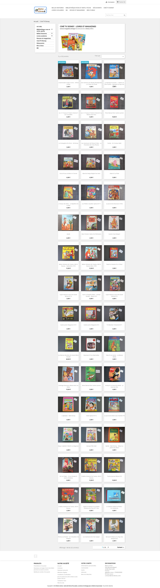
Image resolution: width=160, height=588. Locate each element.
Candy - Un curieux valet (114, 143)
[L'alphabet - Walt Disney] (68, 404)
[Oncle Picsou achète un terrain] (68, 162)
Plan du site (61, 583)
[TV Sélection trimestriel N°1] (114, 313)
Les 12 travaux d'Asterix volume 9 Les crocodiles (68, 113)
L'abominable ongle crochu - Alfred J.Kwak (68, 83)
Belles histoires (58, 8)
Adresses (83, 572)
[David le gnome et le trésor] (114, 253)
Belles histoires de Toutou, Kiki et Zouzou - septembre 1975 (68, 265)
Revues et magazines (77, 10)
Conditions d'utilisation (64, 574)
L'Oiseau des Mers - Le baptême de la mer (68, 204)
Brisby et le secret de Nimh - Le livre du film (114, 386)
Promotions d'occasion (40, 566)
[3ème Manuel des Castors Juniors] (91, 374)
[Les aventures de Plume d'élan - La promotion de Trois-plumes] (91, 132)
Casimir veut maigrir (114, 234)
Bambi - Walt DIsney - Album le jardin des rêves (114, 446)
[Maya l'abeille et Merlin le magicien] (68, 435)
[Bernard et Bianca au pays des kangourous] (114, 525)
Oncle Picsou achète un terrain (68, 173)
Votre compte (86, 563)
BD (67, 10)
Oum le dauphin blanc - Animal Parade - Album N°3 (91, 295)
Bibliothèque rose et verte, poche (78, 8)
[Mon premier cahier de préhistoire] (91, 223)
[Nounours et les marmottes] (91, 344)
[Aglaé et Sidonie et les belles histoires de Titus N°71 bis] (91, 495)
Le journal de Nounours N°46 (114, 204)
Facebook (35, 556)
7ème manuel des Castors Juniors (114, 113)
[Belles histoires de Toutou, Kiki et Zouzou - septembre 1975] (68, 253)
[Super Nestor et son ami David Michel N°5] (114, 283)
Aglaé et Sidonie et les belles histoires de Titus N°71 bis (91, 507)
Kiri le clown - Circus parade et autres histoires (68, 477)
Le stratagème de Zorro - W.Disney (68, 143)
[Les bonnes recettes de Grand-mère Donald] (68, 344)
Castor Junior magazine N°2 (91, 325)
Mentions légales (62, 572)
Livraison (60, 568)
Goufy (68, 234)
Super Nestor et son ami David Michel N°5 (114, 295)
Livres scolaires (58, 10)
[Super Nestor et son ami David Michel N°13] (68, 283)
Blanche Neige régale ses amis (91, 173)
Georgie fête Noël (91, 446)
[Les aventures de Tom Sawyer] (91, 525)
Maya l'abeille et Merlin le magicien (68, 446)
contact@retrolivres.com (113, 576)
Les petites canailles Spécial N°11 (91, 204)
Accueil (39, 26)
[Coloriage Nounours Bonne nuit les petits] (68, 374)
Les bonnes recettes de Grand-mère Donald (68, 356)
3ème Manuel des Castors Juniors (91, 385)
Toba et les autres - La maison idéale (114, 356)
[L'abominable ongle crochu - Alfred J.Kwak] (68, 71)
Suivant (120, 547)
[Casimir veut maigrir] (114, 223)
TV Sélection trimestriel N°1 (114, 325)
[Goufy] (68, 223)
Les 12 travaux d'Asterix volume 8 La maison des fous (91, 113)
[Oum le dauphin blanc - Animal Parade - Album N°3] (91, 283)
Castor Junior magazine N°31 (68, 325)
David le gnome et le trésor (114, 264)
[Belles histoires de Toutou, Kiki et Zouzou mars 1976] (91, 253)
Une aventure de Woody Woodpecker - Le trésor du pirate (91, 83)
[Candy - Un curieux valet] (114, 132)
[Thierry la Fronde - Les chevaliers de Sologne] (68, 525)
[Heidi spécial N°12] (91, 404)
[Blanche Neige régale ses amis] (91, 162)
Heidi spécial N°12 (91, 415)
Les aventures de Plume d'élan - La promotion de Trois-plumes (91, 144)
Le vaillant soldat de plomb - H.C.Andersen (114, 507)
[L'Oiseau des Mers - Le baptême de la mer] (68, 192)
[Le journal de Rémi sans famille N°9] (114, 404)
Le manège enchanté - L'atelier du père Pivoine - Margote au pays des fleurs (114, 84)
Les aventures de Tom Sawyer (91, 537)
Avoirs (83, 570)
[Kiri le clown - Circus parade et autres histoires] (68, 465)
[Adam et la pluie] (114, 162)
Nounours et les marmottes (91, 355)
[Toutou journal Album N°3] (114, 465)
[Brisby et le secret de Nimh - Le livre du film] (114, 374)
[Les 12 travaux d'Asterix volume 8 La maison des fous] (91, 101)
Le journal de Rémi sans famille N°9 (114, 415)
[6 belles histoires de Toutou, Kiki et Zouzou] (91, 465)
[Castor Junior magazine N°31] (68, 313)
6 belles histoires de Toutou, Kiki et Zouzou (91, 477)
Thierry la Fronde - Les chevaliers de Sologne (68, 537)
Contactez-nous (62, 580)
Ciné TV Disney (109, 8)
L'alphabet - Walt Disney (68, 415)
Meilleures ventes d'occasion (42, 572)
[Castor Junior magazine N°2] (91, 313)
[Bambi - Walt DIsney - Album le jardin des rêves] (114, 435)
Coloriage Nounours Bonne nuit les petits (68, 386)
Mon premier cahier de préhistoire (91, 234)
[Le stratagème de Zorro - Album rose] (68, 132)
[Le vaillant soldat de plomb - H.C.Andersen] (114, 495)
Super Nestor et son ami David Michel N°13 (68, 295)
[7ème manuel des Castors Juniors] (114, 101)
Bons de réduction (86, 574)
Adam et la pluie (114, 173)
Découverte (97, 8)
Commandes (84, 568)
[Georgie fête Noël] (91, 435)
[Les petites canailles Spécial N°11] (91, 192)
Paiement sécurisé (63, 570)
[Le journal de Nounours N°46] (114, 192)
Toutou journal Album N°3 (114, 476)
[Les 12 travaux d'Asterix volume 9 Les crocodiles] (68, 101)
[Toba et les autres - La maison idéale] (114, 344)
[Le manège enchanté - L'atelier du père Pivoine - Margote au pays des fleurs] (114, 71)
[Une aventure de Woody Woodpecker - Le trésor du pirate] (91, 71)
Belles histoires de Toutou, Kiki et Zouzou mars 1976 (91, 265)
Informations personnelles (88, 565)
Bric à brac (91, 10)
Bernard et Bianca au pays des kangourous (114, 537)
